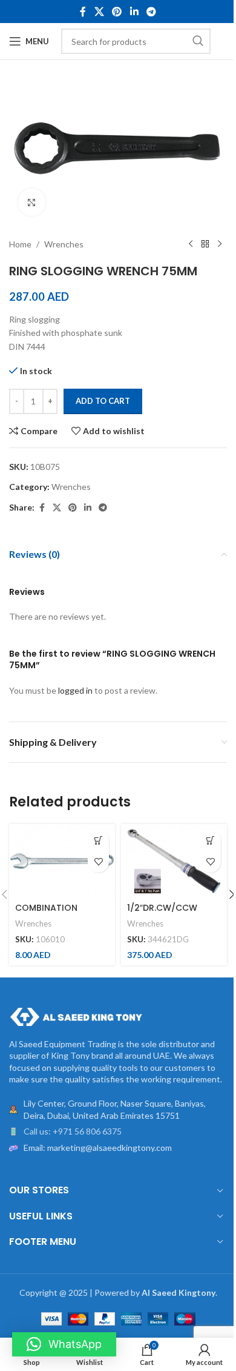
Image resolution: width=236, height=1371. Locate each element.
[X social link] (99, 11)
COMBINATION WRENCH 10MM (46, 914)
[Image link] (75, 1015)
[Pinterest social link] (117, 11)
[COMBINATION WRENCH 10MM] (62, 861)
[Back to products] (205, 244)
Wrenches (64, 244)
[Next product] (219, 244)
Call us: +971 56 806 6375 (73, 1131)
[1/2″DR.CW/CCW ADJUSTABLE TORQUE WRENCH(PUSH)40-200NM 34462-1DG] (174, 861)
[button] (98, 840)
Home (20, 244)
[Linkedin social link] (134, 11)
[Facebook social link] (83, 11)
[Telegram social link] (151, 11)
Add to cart (103, 401)
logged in (75, 690)
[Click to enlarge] (31, 202)
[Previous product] (190, 244)
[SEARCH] (198, 41)
